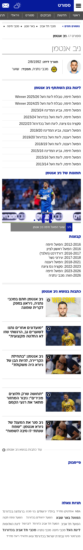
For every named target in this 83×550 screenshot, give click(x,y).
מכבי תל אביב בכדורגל (19, 530)
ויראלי (15, 15)
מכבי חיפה (13, 26)
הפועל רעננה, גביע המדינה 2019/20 (55, 130)
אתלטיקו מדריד (65, 511)
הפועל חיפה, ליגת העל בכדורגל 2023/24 (52, 117)
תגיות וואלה (71, 503)
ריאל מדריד (12, 536)
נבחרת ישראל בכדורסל (49, 536)
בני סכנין (31, 511)
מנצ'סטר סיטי (72, 536)
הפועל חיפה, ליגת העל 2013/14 (58, 164)
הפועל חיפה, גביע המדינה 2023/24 (56, 110)
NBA (77, 511)
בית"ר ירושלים (46, 511)
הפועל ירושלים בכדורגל (39, 518)
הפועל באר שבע (68, 518)
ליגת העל (73, 530)
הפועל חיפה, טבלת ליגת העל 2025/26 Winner (48, 97)
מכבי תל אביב (48, 26)
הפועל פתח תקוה (13, 518)
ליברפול (26, 524)
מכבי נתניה (44, 530)
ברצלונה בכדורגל (13, 511)
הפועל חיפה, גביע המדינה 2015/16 (56, 151)
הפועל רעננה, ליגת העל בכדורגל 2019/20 (52, 137)
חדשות (62, 15)
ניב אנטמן (60, 36)
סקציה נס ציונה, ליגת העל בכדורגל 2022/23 (50, 123)
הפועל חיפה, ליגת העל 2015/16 (58, 157)
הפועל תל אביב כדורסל (46, 524)
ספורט (64, 5)
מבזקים (45, 15)
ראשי (76, 15)
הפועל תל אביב (70, 524)
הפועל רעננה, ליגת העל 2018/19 (58, 144)
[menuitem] (62, 15)
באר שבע (29, 26)
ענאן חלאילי (27, 536)
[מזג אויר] (17, 6)
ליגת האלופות (11, 524)
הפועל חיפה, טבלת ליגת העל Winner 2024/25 (48, 103)
